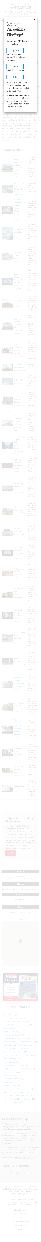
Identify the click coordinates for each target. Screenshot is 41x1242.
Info (15, 77)
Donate (15, 66)
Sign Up (15, 50)
